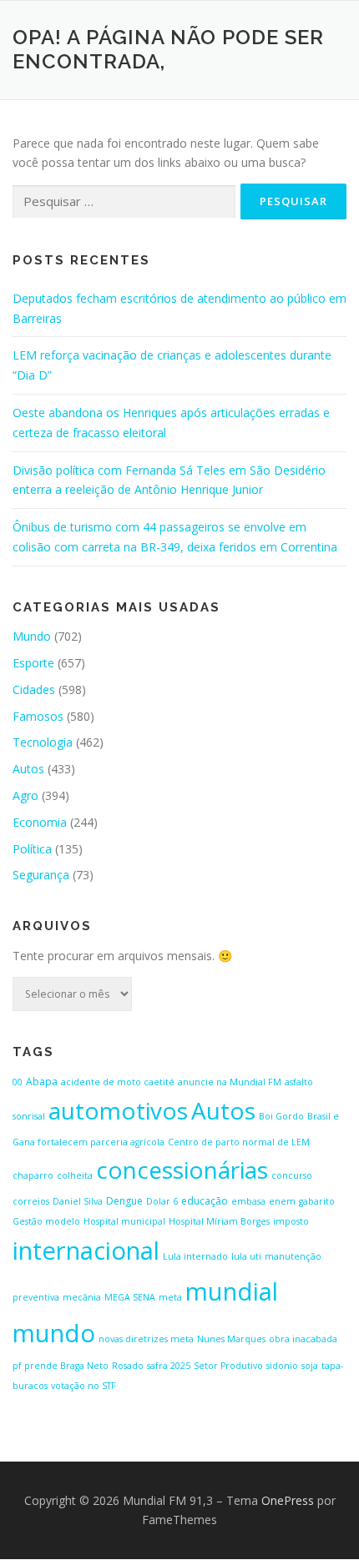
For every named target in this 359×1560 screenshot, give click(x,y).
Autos (28, 769)
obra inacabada (303, 1339)
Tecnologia (43, 742)
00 (18, 1082)
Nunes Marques (231, 1339)
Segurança (41, 875)
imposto (291, 1221)
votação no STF (83, 1385)
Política (32, 849)
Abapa (42, 1081)
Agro (25, 795)
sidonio (282, 1365)
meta (170, 1297)
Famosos (38, 716)
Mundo (32, 636)
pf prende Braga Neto (61, 1365)
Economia (40, 822)
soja (309, 1365)
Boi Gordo (281, 1116)
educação (204, 1201)
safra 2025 (168, 1365)
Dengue (124, 1201)
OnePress (287, 1500)
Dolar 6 (162, 1201)
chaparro (33, 1175)
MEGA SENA (129, 1297)
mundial (231, 1291)
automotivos (118, 1110)
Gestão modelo (46, 1221)
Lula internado (195, 1256)
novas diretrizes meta (146, 1339)
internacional (86, 1250)
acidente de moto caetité (117, 1082)
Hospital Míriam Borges (219, 1221)
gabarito (317, 1201)
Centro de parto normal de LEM (239, 1142)
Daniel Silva (78, 1201)
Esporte (33, 663)
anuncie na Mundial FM (229, 1082)
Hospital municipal (124, 1221)
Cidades (34, 689)
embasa (248, 1201)
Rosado (128, 1365)
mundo (54, 1333)
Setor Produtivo (228, 1365)
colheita (75, 1175)
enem (282, 1201)
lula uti (246, 1256)
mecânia (82, 1297)
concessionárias (182, 1169)
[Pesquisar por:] (124, 202)
